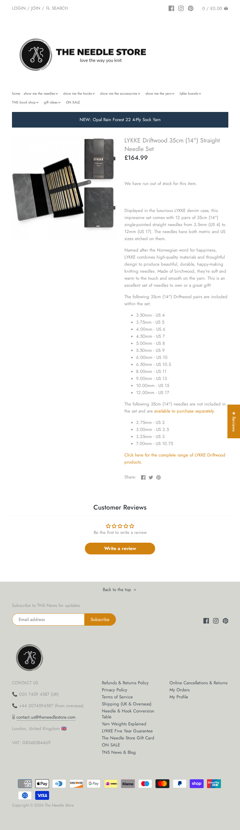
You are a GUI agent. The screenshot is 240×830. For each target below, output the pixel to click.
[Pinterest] (190, 7)
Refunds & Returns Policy (125, 683)
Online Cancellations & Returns (198, 683)
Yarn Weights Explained (124, 724)
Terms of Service (117, 697)
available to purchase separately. (184, 411)
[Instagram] (181, 7)
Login (19, 8)
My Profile (178, 697)
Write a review (120, 548)
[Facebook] (171, 7)
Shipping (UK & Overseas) (127, 704)
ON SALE (111, 745)
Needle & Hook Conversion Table (128, 714)
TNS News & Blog (119, 752)
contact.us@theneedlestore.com (46, 717)
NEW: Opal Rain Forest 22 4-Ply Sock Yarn (120, 119)
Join (35, 8)
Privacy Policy (114, 690)
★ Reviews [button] (234, 421)
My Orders (179, 690)
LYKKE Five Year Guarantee (127, 731)
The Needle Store (59, 805)
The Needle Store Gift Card (128, 738)
